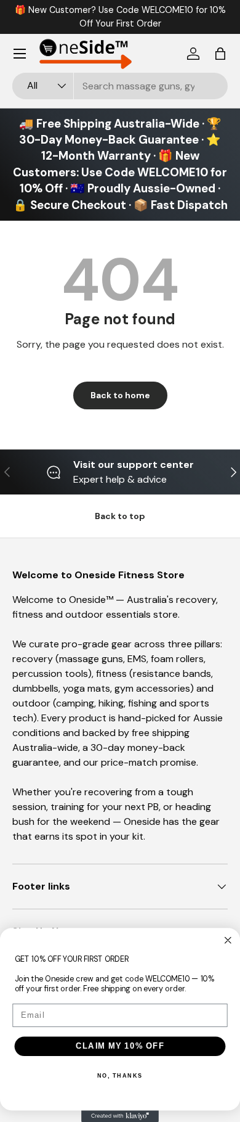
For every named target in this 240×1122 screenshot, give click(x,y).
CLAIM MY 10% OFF (120, 1046)
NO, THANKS (120, 1075)
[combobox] (120, 86)
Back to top (120, 516)
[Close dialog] (228, 940)
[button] (220, 53)
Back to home (120, 395)
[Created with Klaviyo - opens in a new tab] (120, 1116)
